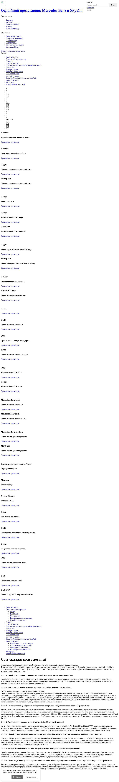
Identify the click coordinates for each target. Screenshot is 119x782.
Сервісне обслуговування (16, 59)
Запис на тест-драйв (13, 36)
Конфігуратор (11, 43)
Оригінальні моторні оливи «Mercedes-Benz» (23, 65)
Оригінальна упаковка (19, 647)
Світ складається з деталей (20, 645)
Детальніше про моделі (10, 142)
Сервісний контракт (18, 620)
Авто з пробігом (12, 47)
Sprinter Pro (10, 67)
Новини (9, 26)
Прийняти (17, 777)
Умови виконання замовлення (13, 51)
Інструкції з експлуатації (15, 84)
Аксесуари (10, 82)
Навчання (14, 614)
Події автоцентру (12, 29)
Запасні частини (12, 80)
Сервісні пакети (12, 63)
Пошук (113, 5)
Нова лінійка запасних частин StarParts (21, 78)
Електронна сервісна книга (21, 618)
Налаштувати (31, 777)
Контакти (90, 8)
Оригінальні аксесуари (15, 45)
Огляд (12, 612)
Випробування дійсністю (20, 649)
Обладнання (15, 616)
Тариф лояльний (12, 74)
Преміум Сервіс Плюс (14, 72)
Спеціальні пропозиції (14, 39)
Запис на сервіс (12, 57)
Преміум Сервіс (12, 70)
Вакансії (9, 22)
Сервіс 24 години (12, 76)
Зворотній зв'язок (12, 24)
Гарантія (9, 61)
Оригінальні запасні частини (21, 643)
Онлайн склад (11, 41)
